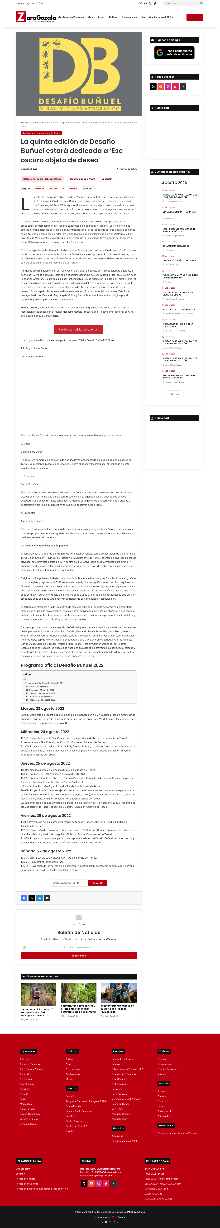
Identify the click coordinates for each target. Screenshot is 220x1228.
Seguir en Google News (82, 178)
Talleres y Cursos (29, 1119)
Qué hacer (25, 1059)
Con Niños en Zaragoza (32, 1069)
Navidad (70, 1131)
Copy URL (97, 883)
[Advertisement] (79, 397)
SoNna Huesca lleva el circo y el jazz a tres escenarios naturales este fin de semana (78, 1008)
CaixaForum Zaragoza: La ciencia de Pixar (178, 293)
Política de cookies (25, 1178)
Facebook (53, 188)
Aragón (161, 1091)
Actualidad (117, 1136)
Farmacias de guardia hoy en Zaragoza (178, 1133)
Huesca (161, 1106)
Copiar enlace (88, 188)
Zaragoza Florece (121, 1114)
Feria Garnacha (119, 1079)
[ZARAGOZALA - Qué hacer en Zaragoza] (36, 17)
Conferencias (73, 1074)
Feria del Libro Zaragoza (124, 1074)
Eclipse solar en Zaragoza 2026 (128, 1069)
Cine (68, 1064)
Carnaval (116, 1064)
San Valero (71, 1096)
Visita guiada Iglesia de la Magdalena (178, 325)
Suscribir (195, 17)
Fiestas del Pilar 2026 (77, 1126)
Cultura (113, 17)
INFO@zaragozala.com (100, 1175)
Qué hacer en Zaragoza (71, 17)
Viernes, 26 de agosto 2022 (42, 696)
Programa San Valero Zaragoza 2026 (86, 1101)
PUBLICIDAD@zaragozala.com (107, 1172)
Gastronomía (164, 1064)
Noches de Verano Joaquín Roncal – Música (179, 230)
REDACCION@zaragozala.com (105, 1168)
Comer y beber (96, 17)
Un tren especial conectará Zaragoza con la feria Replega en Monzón (37, 1012)
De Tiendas (26, 1079)
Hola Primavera (120, 1094)
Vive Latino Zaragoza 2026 (156, 17)
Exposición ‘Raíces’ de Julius (180, 260)
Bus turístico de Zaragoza (179, 309)
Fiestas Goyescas (75, 1121)
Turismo (162, 1059)
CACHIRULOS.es (153, 1193)
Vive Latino (117, 1109)
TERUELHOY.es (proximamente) (161, 1178)
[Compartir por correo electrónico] (47, 898)
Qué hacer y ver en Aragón (44, 122)
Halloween (117, 1089)
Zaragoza (162, 1096)
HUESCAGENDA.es (154, 1173)
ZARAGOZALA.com (155, 1168)
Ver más (174, 394)
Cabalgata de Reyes (122, 1059)
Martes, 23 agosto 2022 (40, 686)
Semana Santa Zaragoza (79, 1111)
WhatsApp (39, 188)
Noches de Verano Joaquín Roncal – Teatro (179, 376)
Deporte (24, 1094)
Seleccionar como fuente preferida (42, 178)
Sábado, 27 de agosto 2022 (42, 700)
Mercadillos (26, 1104)
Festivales (25, 1089)
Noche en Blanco (120, 1104)
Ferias (23, 1099)
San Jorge (71, 1116)
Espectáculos (129, 17)
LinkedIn (73, 188)
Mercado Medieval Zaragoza (126, 1099)
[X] (32, 898)
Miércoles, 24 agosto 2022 (41, 690)
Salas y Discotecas (30, 1114)
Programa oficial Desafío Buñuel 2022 (44, 683)
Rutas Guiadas (27, 1109)
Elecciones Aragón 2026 (124, 1141)
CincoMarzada (73, 1106)
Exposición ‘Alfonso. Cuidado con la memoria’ (181, 276)
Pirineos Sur (164, 1116)
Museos (70, 1079)
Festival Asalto (119, 1084)
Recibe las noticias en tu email (78, 329)
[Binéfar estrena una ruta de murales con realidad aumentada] (119, 993)
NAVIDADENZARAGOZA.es (158, 1198)
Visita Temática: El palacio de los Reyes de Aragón (180, 196)
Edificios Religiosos (167, 1069)
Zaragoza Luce (119, 1119)
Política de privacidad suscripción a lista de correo (42, 1188)
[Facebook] (24, 898)
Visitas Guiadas (28, 1124)
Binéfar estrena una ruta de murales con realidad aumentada (117, 1008)
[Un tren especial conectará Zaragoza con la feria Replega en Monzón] (38, 994)
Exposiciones (73, 1069)
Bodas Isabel (164, 1111)
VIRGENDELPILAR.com (156, 1188)
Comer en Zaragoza (30, 1064)
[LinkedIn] (39, 898)
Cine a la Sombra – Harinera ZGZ (179, 213)
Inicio (26, 122)
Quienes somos (24, 1168)
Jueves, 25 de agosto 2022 (42, 693)
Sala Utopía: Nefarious (176, 246)
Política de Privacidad (27, 1183)
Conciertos (25, 1074)
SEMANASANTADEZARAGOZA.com (163, 1183)
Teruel (57, 133)
